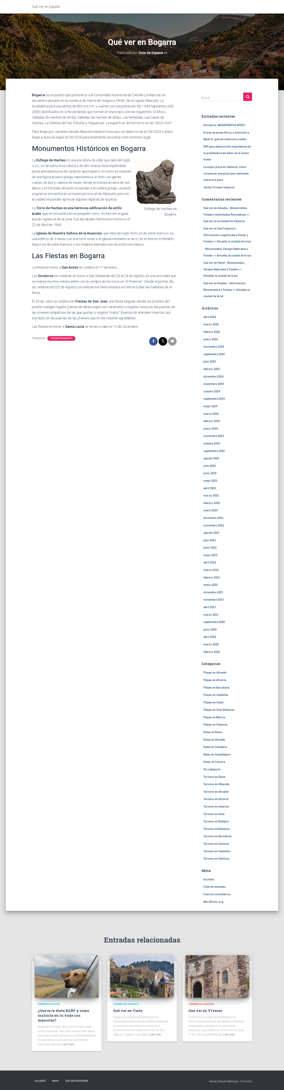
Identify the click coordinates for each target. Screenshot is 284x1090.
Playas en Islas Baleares (218, 709)
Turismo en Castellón (216, 851)
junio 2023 (210, 473)
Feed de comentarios (217, 894)
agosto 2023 (211, 458)
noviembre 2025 (213, 346)
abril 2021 (209, 607)
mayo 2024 (210, 406)
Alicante (40, 1081)
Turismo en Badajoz (216, 821)
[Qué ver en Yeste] (142, 976)
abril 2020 (209, 636)
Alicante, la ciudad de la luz (234, 241)
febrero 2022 (211, 577)
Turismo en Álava (214, 776)
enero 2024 (210, 428)
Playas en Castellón (215, 694)
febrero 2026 (211, 331)
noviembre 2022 (213, 525)
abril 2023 (209, 488)
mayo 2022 (210, 555)
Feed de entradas (214, 886)
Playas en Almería (214, 680)
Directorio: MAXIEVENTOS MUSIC (224, 125)
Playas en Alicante (214, 672)
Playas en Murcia (214, 717)
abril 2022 (209, 562)
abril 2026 (209, 317)
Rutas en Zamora (214, 761)
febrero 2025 (211, 369)
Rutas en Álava (212, 732)
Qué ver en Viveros (205, 1010)
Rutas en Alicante (214, 739)
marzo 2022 (211, 570)
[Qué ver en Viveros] (217, 976)
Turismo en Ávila (213, 814)
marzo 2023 (211, 495)
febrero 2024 (211, 421)
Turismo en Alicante (216, 791)
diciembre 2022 (213, 517)
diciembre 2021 (213, 592)
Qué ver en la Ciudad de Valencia (224, 221)
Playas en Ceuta (213, 702)
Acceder (208, 879)
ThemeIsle (246, 1081)
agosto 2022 (211, 532)
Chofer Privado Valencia (218, 187)
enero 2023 (210, 510)
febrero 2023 (211, 503)
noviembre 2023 (213, 436)
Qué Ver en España (76, 1081)
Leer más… (69, 1044)
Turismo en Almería (215, 799)
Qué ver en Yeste (127, 1010)
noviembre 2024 (213, 383)
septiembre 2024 (214, 398)
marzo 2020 (211, 644)
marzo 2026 (211, 324)
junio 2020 (210, 629)
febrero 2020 (211, 651)
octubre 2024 (211, 391)
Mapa (55, 1081)
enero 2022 (210, 584)
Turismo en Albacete (61, 338)
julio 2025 (209, 361)
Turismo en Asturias (216, 806)
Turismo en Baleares (216, 828)
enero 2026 (210, 339)
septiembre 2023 (214, 451)
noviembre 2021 (213, 599)
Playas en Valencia (215, 724)
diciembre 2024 (213, 376)
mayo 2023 (210, 480)
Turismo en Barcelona (217, 836)
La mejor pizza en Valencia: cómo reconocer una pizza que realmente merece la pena (226, 173)
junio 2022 (210, 547)
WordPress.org (213, 901)
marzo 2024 (211, 413)
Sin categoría (211, 769)
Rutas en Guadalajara (216, 754)
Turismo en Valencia (216, 858)
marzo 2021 (211, 614)
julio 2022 (209, 540)
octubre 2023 (211, 443)
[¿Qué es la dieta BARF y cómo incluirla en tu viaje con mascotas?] (67, 976)
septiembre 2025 (214, 354)
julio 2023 (209, 465)
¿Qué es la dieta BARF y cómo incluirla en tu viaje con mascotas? (63, 1015)
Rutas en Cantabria (215, 747)
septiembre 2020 (214, 622)
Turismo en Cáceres (216, 843)
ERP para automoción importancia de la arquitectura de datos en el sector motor (227, 153)
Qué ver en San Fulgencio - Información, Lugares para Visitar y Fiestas (225, 235)
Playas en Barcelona (216, 687)
